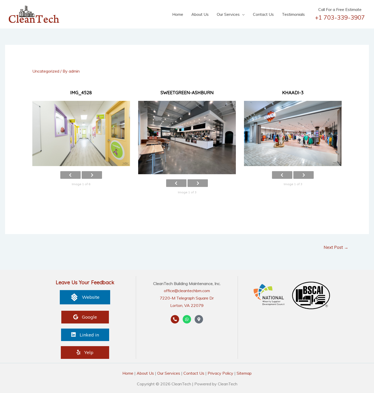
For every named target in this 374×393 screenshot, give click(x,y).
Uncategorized (45, 71)
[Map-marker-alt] (199, 319)
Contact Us (263, 14)
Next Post (336, 247)
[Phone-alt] (175, 319)
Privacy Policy (220, 373)
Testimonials (293, 14)
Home (177, 14)
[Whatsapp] (187, 319)
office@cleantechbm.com (187, 290)
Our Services (228, 14)
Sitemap (244, 373)
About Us (200, 14)
